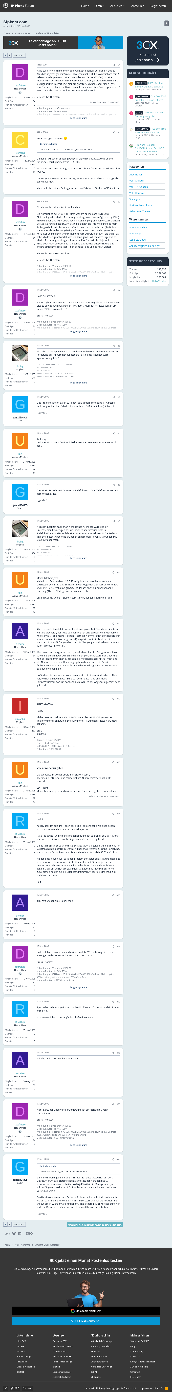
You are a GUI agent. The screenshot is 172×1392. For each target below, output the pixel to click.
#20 (118, 1159)
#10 (118, 572)
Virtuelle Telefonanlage (102, 1341)
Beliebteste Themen (140, 211)
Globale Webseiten (26, 1366)
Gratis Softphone (99, 1356)
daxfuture (10, 26)
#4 (119, 290)
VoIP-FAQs (135, 233)
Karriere (20, 1346)
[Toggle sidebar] (166, 23)
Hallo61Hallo (159, 281)
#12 (118, 698)
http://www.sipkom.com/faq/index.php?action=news (65, 1017)
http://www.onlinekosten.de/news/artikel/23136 (76, 77)
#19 (118, 1104)
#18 (118, 1052)
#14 (118, 813)
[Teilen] (114, 65)
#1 (119, 64)
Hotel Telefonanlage (62, 1361)
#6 (119, 397)
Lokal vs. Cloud (137, 239)
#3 (119, 201)
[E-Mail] (26, 1233)
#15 (118, 895)
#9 (119, 520)
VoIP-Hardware (137, 193)
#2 (119, 132)
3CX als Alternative (139, 1366)
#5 (119, 345)
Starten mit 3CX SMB (139, 1341)
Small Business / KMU (63, 1346)
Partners (21, 1351)
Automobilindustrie (62, 1377)
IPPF (16, 1388)
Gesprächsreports (99, 1361)
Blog (132, 1346)
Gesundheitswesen (62, 1372)
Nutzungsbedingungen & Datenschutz (116, 1388)
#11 (118, 623)
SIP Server (95, 1351)
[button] (103, 6)
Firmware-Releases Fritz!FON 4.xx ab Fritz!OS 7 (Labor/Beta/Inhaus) (149, 148)
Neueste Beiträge (143, 73)
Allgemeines (135, 174)
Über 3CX (21, 1341)
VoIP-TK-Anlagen (138, 186)
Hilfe (156, 1388)
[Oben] (162, 1388)
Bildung (56, 1366)
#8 (119, 484)
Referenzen (135, 1377)
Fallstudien (22, 1361)
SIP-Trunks (95, 1377)
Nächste (18, 55)
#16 (118, 946)
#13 (118, 762)
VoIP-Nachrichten (138, 227)
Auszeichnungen (24, 1356)
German (27, 1388)
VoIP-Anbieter (136, 180)
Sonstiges (134, 199)
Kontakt (20, 1372)
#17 (118, 1001)
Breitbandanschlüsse (140, 205)
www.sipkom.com (107, 74)
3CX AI (94, 1372)
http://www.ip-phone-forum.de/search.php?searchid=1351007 (75, 160)
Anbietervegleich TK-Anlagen (144, 245)
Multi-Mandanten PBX (63, 1356)
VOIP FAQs (135, 1356)
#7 (119, 433)
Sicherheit (135, 1372)
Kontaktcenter (59, 1351)
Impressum (145, 1388)
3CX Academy (136, 1351)
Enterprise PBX (60, 1341)
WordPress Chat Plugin (101, 1366)
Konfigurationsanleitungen (142, 1361)
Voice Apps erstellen (100, 1346)
